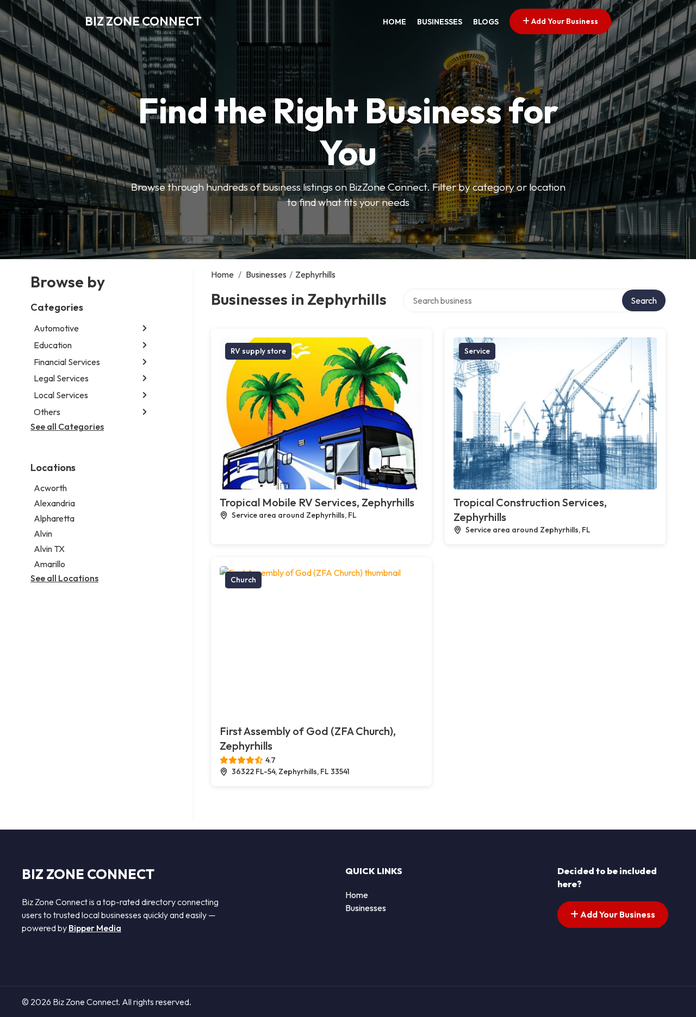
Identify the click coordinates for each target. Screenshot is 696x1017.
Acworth (50, 487)
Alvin (43, 533)
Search (644, 300)
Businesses (439, 22)
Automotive (56, 328)
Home (394, 22)
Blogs (486, 22)
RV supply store (258, 351)
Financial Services (67, 361)
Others (47, 411)
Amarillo (49, 563)
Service (477, 351)
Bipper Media (95, 927)
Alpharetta (54, 518)
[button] (145, 328)
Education (53, 345)
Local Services (61, 395)
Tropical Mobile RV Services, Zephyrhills (317, 502)
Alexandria (54, 503)
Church (243, 580)
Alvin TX (49, 548)
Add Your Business (564, 21)
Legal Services (61, 378)
